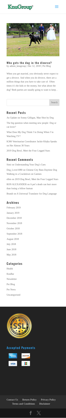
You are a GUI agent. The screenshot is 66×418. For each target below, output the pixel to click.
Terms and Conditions (23, 404)
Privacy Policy (48, 399)
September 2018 (14, 234)
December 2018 (14, 218)
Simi (9, 164)
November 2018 (14, 223)
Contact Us (12, 399)
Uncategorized (13, 295)
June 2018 (11, 249)
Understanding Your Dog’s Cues (30, 164)
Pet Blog (46, 66)
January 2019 (13, 213)
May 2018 (11, 254)
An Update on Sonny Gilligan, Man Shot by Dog (30, 117)
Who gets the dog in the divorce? (29, 63)
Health (10, 268)
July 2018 (11, 244)
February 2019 (14, 207)
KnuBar (10, 274)
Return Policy (29, 399)
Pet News (11, 289)
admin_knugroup (18, 66)
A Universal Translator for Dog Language (37, 193)
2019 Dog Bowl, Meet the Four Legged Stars (28, 150)
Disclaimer (44, 404)
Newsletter (12, 279)
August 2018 (13, 239)
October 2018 (13, 228)
